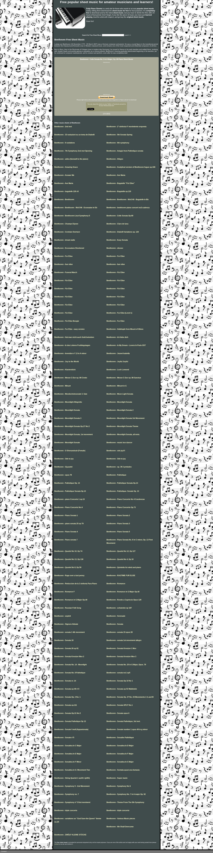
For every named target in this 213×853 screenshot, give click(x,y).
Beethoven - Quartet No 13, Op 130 (68, 559)
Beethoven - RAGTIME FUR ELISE (120, 575)
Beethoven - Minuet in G (116, 386)
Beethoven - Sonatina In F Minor (67, 762)
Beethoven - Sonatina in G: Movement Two (72, 770)
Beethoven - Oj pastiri (63, 467)
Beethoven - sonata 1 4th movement (69, 632)
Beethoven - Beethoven (64, 199)
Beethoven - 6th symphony (117, 143)
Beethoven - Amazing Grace (66, 167)
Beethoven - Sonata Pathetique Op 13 (70, 721)
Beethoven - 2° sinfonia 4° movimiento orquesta (126, 127)
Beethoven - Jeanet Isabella (118, 353)
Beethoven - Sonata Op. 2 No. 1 (67, 697)
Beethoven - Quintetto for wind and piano (123, 567)
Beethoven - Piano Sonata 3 (118, 523)
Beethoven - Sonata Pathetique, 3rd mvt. (123, 721)
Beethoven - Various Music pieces (120, 818)
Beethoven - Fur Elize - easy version (69, 329)
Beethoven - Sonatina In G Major (120, 762)
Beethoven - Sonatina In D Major (120, 746)
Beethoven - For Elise (115, 256)
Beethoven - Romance (115, 584)
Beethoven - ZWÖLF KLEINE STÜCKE (70, 835)
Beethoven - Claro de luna (117, 224)
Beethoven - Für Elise (115, 272)
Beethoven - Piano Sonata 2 (118, 515)
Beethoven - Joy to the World (66, 361)
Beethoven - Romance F (64, 592)
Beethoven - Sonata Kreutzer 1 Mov (121, 648)
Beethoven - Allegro (114, 159)
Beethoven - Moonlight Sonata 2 (119, 410)
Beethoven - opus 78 (63, 475)
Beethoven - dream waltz (64, 240)
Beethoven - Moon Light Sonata (119, 394)
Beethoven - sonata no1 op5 (118, 673)
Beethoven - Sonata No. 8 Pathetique (69, 673)
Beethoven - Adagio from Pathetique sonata (124, 151)
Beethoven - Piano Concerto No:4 (68, 507)
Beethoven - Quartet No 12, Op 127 (120, 551)
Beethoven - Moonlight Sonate (67, 442)
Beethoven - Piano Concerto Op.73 (121, 507)
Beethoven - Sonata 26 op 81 (66, 648)
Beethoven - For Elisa (63, 256)
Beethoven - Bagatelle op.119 (118, 191)
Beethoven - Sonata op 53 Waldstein (121, 689)
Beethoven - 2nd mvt (63, 127)
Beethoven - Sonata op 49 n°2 (66, 689)
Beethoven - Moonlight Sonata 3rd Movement (125, 418)
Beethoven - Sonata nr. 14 (65, 681)
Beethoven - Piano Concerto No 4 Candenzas (125, 499)
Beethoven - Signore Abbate (66, 624)
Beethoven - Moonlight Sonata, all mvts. (123, 434)
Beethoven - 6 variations (64, 143)
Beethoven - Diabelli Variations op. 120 (122, 232)
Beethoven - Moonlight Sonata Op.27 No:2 (72, 426)
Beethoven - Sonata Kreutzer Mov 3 (121, 656)
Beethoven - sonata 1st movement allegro (123, 640)
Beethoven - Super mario (116, 778)
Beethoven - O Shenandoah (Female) (69, 451)
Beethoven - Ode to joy (64, 459)
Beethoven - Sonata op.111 (65, 705)
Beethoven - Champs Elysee (66, 224)
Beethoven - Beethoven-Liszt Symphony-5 (72, 216)
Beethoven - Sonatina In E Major (67, 754)
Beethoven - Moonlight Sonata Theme (122, 426)
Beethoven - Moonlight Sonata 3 (67, 418)
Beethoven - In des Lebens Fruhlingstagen (72, 345)
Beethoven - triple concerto (65, 810)
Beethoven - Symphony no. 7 (66, 794)
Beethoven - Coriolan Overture (67, 232)
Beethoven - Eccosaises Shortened (69, 248)
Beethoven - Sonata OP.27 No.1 (119, 705)
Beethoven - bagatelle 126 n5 (66, 191)
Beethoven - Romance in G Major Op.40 (122, 592)
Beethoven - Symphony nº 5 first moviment (72, 802)
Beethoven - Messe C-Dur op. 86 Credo (70, 378)
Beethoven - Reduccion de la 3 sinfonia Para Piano (75, 584)
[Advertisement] (106, 78)
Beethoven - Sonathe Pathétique (120, 737)
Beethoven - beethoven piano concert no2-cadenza (128, 208)
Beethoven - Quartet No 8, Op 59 (67, 567)
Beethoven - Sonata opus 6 (117, 713)
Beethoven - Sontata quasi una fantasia (123, 770)
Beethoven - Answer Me (64, 175)
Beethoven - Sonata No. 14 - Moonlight (70, 665)
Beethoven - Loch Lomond (117, 370)
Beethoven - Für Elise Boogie (66, 321)
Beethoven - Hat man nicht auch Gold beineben (74, 337)
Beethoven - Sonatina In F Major (119, 754)
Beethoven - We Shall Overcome (120, 827)
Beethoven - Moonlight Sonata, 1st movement (73, 434)
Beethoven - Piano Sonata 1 (66, 515)
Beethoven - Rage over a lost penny (69, 575)
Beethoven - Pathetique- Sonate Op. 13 (122, 491)
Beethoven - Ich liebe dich (117, 337)
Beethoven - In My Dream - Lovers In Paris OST (126, 345)
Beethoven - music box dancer (119, 442)
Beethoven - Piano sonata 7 (66, 540)
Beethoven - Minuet (62, 386)
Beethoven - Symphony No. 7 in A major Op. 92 (126, 794)
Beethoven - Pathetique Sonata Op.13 (122, 483)
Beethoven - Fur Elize (115, 321)
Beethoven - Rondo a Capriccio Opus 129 (123, 600)
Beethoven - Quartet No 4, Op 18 (119, 559)
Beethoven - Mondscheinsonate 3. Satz (70, 394)
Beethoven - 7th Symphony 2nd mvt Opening (73, 151)
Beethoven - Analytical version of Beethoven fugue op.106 (130, 167)
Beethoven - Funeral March (65, 272)
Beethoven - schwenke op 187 (119, 608)
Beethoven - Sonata (114, 624)
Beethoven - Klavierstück (65, 370)
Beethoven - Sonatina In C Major (67, 746)
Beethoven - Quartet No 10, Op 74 (68, 551)
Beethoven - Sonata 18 (63, 640)
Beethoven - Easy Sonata (117, 240)
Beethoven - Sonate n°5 (64, 737)
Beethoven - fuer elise (63, 264)
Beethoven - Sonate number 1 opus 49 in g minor (127, 729)
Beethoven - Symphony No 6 (118, 786)
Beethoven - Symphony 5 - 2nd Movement (72, 786)
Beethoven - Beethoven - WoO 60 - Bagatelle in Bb (127, 199)
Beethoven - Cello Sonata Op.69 (119, 216)
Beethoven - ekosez (114, 248)
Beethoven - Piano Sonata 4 (66, 532)
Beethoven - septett (62, 616)
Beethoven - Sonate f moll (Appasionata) (71, 729)
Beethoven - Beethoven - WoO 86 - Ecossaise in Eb (75, 208)
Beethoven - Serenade (115, 616)
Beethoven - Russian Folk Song (67, 608)
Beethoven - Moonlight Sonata (119, 402)
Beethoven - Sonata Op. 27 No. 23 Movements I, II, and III (129, 697)
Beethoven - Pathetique (116, 475)
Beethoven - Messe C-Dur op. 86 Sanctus (123, 378)
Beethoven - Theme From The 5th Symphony (125, 802)
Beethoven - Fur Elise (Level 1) (119, 313)
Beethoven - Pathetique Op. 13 (67, 483)
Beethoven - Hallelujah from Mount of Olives (124, 329)
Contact (4, 851)
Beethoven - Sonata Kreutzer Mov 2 (69, 656)
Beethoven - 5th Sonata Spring (119, 135)
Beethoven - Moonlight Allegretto (68, 402)
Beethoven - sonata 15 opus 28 (119, 632)
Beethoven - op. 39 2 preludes (119, 467)
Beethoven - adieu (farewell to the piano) (71, 159)
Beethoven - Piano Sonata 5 (118, 532)
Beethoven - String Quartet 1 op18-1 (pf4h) (72, 778)
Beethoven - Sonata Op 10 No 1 (119, 681)
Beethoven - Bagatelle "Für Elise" (120, 183)
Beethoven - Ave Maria (115, 175)
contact (56, 844)
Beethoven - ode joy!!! (115, 451)
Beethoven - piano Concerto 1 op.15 (69, 499)
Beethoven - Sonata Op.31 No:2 (67, 713)
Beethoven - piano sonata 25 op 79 (69, 523)
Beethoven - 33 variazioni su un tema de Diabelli (74, 135)
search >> (127, 35)
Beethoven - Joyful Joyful (117, 361)
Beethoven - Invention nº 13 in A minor (70, 353)
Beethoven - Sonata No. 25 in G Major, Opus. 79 (126, 665)
